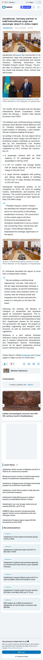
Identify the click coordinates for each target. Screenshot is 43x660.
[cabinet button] (38, 7)
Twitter (37, 355)
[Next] (40, 405)
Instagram (26, 355)
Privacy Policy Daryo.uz (15, 648)
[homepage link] (7, 7)
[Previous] (3, 405)
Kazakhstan (7, 28)
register (30, 385)
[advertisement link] (25, 7)
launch (18, 55)
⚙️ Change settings (21, 656)
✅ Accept (21, 652)
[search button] (34, 7)
